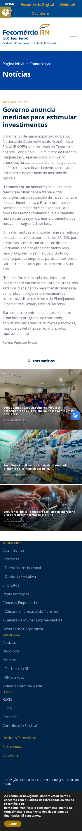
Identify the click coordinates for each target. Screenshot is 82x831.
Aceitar (13, 824)
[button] (5, 12)
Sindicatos (11, 585)
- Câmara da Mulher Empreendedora (33, 620)
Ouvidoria (11, 755)
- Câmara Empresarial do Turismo (30, 611)
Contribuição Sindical (20, 725)
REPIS (7, 699)
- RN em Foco (13, 677)
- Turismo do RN (16, 668)
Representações (16, 594)
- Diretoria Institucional (22, 567)
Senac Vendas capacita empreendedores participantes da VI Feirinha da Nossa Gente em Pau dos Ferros (40, 411)
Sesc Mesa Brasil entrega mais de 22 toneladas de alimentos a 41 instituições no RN (38, 467)
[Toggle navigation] (73, 34)
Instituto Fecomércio (19, 737)
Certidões (10, 716)
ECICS (7, 708)
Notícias (17, 74)
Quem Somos (13, 550)
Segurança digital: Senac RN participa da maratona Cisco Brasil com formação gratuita (39, 513)
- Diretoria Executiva (19, 576)
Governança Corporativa (23, 628)
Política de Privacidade (43, 800)
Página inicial (13, 63)
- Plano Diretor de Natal (22, 686)
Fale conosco (13, 746)
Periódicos (11, 651)
